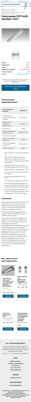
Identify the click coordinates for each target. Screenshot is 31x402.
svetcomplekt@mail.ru (15, 385)
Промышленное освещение (8, 10)
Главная (3, 9)
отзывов (19, 353)
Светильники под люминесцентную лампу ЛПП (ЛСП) (13, 12)
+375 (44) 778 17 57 (23, 1)
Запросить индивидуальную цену (15, 88)
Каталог (8, 9)
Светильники (13, 9)
